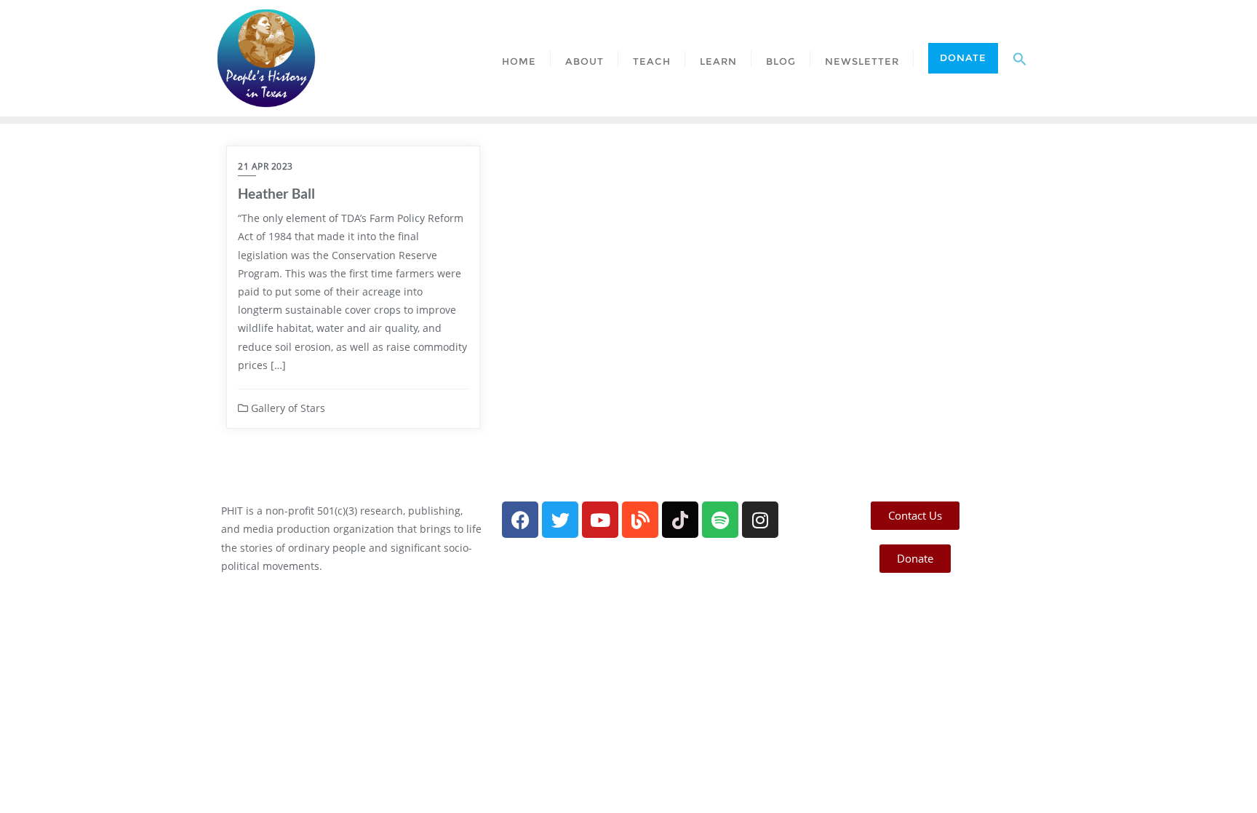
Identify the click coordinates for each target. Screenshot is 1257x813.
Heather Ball (276, 193)
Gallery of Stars (286, 408)
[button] (1020, 58)
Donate (963, 57)
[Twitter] (560, 519)
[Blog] (640, 519)
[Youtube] (600, 519)
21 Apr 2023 (265, 166)
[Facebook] (520, 519)
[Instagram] (760, 519)
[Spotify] (720, 519)
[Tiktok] (680, 519)
